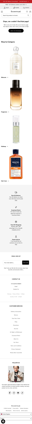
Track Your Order (16, 318)
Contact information (24, 408)
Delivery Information (16, 311)
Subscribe (25, 262)
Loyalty (17, 7)
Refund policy (9, 410)
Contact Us (16, 289)
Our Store (16, 342)
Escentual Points (16, 335)
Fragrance (4, 112)
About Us (16, 339)
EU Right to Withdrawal (16, 332)
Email (16, 286)
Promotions (16, 325)
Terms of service (16, 410)
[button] (2, 11)
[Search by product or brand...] (28, 15)
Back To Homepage (16, 30)
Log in (7, 7)
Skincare (4, 77)
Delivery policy (24, 410)
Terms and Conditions (16, 345)
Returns (16, 315)
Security (16, 328)
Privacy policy (16, 408)
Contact (27, 7)
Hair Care (4, 181)
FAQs (16, 321)
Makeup (3, 146)
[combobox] (16, 15)
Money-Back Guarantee (16, 352)
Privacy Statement (16, 349)
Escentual (9, 408)
